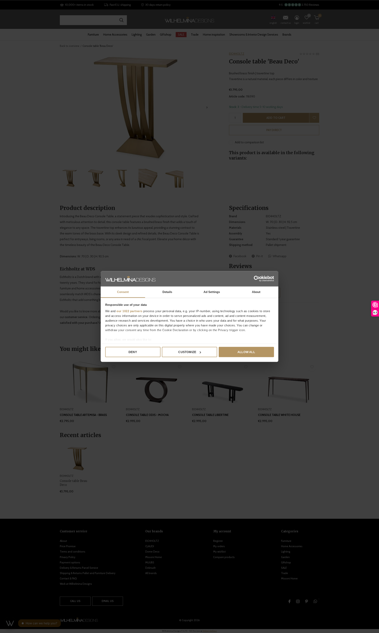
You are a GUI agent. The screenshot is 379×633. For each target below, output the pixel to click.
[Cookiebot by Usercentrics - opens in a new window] (256, 279)
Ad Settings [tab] (212, 291)
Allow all (246, 352)
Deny (133, 352)
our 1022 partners (129, 311)
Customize (187, 352)
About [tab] (256, 291)
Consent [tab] (123, 291)
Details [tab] (167, 291)
